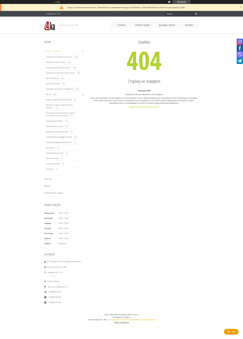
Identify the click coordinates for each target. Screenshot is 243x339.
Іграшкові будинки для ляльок (58, 142)
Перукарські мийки (54, 121)
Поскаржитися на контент (120, 319)
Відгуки (47, 186)
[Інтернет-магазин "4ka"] (49, 25)
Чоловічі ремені (53, 163)
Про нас (48, 179)
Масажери (50, 147)
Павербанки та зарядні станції (59, 137)
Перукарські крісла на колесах (59, 57)
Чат (233, 332)
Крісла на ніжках (53, 83)
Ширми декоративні (54, 153)
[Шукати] (196, 14)
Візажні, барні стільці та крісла (59, 99)
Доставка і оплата (167, 25)
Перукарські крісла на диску (58, 67)
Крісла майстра (52, 78)
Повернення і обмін (53, 193)
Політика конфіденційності (144, 319)
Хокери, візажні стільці (55, 62)
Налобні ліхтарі (52, 158)
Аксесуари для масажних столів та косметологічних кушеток (60, 114)
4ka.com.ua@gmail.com (57, 287)
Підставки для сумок (54, 126)
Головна (121, 25)
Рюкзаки (49, 169)
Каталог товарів (142, 25)
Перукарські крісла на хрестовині (60, 73)
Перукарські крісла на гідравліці (60, 89)
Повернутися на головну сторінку (144, 106)
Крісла (48, 94)
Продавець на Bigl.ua (121, 317)
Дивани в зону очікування (57, 131)
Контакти (189, 25)
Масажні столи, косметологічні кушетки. (59, 106)
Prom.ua (135, 314)
